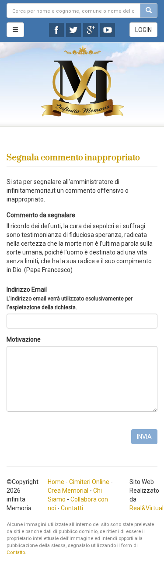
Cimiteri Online (89, 481)
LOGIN (143, 29)
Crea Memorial (68, 490)
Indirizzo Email (70, 298)
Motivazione (24, 339)
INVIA (144, 436)
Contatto (16, 552)
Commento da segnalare (41, 215)
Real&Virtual (146, 508)
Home (56, 481)
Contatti (72, 508)
